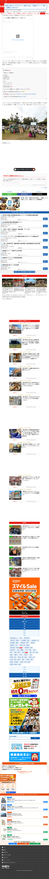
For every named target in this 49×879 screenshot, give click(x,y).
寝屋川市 (16, 654)
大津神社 (3, 296)
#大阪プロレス (19, 94)
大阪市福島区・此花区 (25, 640)
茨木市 (11, 652)
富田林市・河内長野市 (14, 662)
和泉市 (23, 659)
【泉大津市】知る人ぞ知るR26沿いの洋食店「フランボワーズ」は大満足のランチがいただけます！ (30, 384)
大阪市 (20, 638)
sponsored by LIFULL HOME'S (31, 794)
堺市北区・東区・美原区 (22, 657)
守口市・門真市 (28, 650)
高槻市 (11, 654)
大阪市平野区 (12, 650)
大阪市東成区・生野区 (24, 642)
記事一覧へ (24, 191)
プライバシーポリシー (7, 859)
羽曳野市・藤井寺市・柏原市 (15, 664)
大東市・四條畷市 (20, 650)
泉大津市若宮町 (14, 296)
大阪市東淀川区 (27, 638)
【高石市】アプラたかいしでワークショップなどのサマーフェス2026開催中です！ (31, 493)
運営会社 (4, 849)
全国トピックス (3, 13)
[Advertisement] (24, 310)
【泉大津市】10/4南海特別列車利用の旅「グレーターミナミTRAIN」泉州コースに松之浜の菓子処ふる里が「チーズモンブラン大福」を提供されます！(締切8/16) (31, 433)
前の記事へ (10, 191)
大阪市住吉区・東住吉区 (16, 647)
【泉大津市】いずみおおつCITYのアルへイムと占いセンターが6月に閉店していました (31, 398)
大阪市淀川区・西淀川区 (14, 640)
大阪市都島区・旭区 (35, 640)
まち (35, 13)
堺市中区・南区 (32, 657)
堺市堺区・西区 (13, 657)
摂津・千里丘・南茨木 (34, 652)
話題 (38, 13)
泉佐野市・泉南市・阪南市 (25, 662)
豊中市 (25, 652)
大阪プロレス (8, 296)
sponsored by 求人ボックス (32, 212)
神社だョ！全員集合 (21, 296)
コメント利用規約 (44, 187)
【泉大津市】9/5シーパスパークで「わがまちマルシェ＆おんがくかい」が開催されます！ (31, 527)
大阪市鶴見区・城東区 (14, 642)
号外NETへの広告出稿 (7, 854)
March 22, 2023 (22, 96)
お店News (24, 13)
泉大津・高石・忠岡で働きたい (19, 212)
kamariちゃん (9, 298)
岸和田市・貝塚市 (29, 659)
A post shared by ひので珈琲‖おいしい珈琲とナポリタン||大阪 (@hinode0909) (19, 57)
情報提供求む (5, 852)
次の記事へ (38, 191)
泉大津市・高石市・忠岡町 (15, 659)
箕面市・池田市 (17, 652)
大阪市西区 (32, 642)
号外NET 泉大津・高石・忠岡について (9, 862)
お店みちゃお (30, 13)
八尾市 (30, 654)
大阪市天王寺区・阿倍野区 (24, 645)
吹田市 (34, 650)
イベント (42, 13)
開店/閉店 (18, 13)
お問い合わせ (5, 857)
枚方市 (21, 654)
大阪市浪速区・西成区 (28, 647)
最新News (10, 13)
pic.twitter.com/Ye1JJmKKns (29, 94)
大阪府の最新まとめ (13, 638)
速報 (47, 13)
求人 (14, 13)
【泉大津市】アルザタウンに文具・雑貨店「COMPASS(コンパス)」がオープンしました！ (30, 479)
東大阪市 (25, 654)
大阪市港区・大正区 (13, 645)
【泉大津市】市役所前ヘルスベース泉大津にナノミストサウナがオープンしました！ (30, 446)
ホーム (4, 847)
